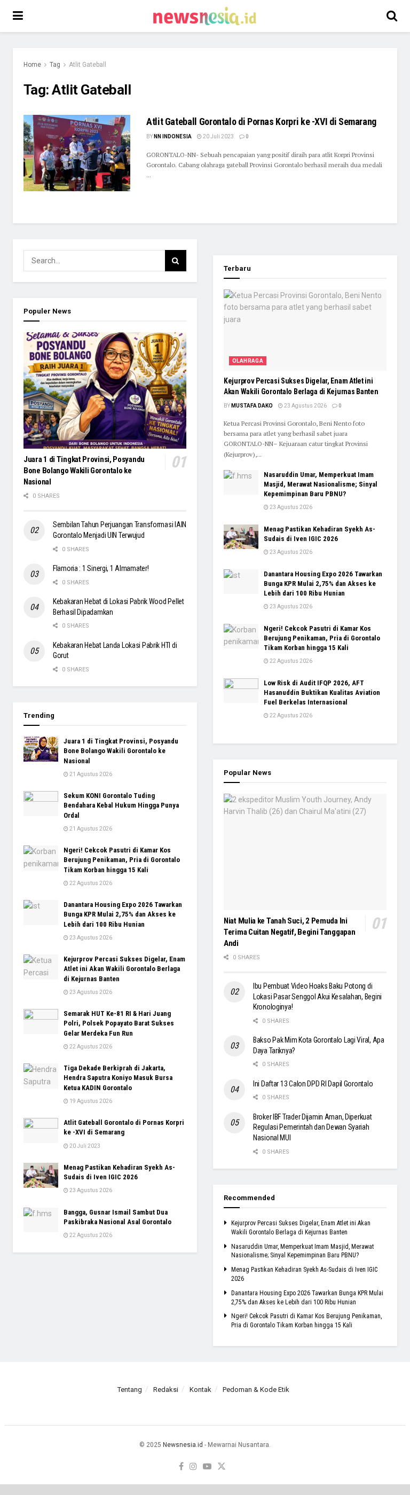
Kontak (200, 1390)
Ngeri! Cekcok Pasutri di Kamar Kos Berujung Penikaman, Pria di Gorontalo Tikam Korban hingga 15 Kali (122, 859)
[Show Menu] (18, 16)
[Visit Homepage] (205, 16)
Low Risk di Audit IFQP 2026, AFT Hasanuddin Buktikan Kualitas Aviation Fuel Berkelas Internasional (322, 692)
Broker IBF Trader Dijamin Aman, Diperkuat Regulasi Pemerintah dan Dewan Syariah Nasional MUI (312, 1127)
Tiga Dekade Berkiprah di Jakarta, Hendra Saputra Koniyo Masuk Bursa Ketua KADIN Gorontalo (118, 1077)
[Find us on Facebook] (181, 1467)
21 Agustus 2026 (90, 774)
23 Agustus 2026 (90, 938)
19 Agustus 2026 (90, 1101)
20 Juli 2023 (218, 136)
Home (32, 64)
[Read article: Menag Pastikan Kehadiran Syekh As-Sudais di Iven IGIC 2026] (40, 1175)
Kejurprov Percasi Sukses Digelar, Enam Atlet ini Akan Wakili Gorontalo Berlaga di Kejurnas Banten (124, 968)
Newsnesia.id (183, 1445)
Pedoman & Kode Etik (256, 1390)
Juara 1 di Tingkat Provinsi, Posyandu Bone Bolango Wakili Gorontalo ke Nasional (84, 471)
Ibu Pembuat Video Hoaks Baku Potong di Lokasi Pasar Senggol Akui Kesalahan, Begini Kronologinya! (317, 996)
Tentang (129, 1390)
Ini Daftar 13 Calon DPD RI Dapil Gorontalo (313, 1083)
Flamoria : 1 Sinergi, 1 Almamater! (100, 568)
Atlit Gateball (87, 64)
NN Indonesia (173, 136)
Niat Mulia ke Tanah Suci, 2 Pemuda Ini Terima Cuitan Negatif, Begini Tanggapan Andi (289, 932)
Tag (55, 64)
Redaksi (165, 1390)
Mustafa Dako (252, 406)
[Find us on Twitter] (221, 1467)
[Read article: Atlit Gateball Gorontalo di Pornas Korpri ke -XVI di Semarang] (76, 153)
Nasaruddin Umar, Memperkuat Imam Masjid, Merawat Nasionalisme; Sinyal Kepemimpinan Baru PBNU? (320, 484)
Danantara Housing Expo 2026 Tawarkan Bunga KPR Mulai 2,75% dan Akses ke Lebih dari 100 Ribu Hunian (123, 914)
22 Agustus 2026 (90, 883)
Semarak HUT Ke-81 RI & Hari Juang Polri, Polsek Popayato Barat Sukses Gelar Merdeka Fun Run (119, 1023)
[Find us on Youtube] (207, 1467)
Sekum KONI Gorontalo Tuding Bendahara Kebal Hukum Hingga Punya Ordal (121, 805)
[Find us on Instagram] (193, 1467)
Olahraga (247, 361)
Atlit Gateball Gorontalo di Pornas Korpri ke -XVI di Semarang (261, 121)
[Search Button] (392, 16)
